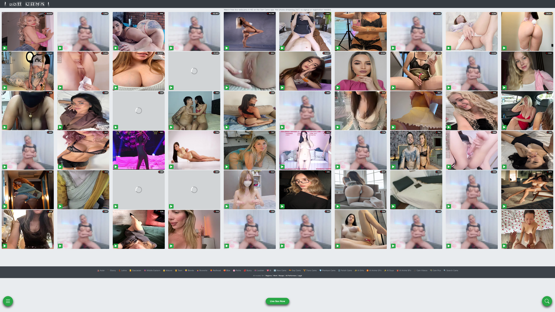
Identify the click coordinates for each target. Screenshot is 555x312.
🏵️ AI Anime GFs (373, 270)
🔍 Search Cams (451, 270)
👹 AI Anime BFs (403, 270)
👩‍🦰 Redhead (215, 270)
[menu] (8, 301)
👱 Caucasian (135, 270)
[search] (547, 301)
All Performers (291, 276)
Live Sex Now (277, 301)
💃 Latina (122, 270)
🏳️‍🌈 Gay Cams (295, 270)
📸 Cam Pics (435, 270)
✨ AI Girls (359, 270)
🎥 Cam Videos (420, 270)
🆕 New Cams (280, 270)
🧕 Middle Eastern (152, 270)
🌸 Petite (237, 270)
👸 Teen (178, 270)
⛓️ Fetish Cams (345, 270)
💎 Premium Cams (327, 270)
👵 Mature (167, 270)
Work (275, 276)
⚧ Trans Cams (310, 270)
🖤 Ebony (111, 270)
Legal (300, 276)
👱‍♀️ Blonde (189, 270)
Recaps (281, 276)
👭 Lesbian (259, 270)
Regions (269, 276)
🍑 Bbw (226, 270)
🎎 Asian (101, 270)
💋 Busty (248, 270)
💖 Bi (269, 270)
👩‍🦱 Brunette (202, 270)
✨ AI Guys (389, 270)
